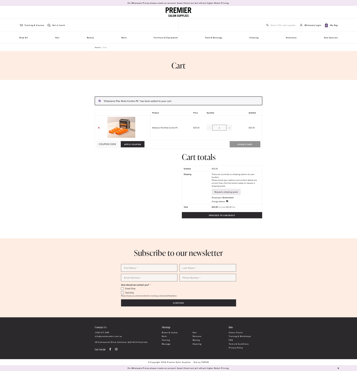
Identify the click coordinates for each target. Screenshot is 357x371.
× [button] (99, 128)
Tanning (166, 340)
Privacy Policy (236, 347)
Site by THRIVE (201, 362)
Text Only (129, 292)
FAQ (231, 340)
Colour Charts (236, 332)
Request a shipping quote (226, 192)
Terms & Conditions (239, 344)
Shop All (23, 37)
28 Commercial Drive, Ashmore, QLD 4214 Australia (121, 342)
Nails (124, 37)
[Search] (267, 25)
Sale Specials (331, 37)
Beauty (90, 37)
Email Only (130, 288)
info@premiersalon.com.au (108, 336)
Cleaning (254, 37)
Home (98, 47)
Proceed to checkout (222, 215)
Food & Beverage (213, 37)
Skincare (197, 336)
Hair (57, 37)
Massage (166, 344)
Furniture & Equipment (166, 37)
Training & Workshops (240, 336)
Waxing (196, 340)
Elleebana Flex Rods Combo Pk (165, 127)
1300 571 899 (102, 332)
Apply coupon (132, 144)
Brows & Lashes (170, 332)
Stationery (291, 37)
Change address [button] (218, 201)
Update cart (244, 144)
